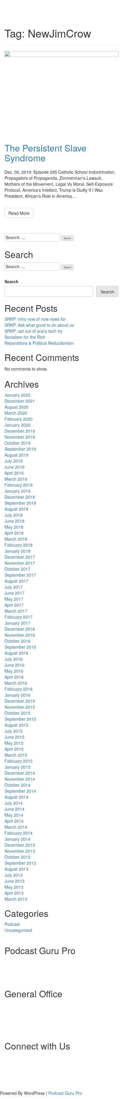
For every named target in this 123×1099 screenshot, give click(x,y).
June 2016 (14, 665)
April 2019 (14, 473)
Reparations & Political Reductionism (39, 343)
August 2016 (16, 653)
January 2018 (17, 551)
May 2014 (13, 815)
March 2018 (15, 539)
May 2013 (13, 887)
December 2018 (19, 497)
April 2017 (14, 605)
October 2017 (17, 569)
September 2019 (20, 449)
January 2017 (17, 623)
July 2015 (13, 731)
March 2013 (15, 899)
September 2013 (20, 863)
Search (11, 281)
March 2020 (15, 413)
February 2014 (18, 833)
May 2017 (13, 599)
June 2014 (14, 809)
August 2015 (16, 725)
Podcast (12, 924)
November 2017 (19, 563)
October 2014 (17, 785)
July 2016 (13, 659)
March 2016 (15, 683)
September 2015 (20, 719)
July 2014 (13, 803)
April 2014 (14, 821)
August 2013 (16, 869)
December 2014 (19, 773)
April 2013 (14, 893)
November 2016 (19, 635)
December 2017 (19, 557)
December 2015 (19, 701)
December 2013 (19, 845)
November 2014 (19, 779)
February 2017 (18, 617)
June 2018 (14, 521)
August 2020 (16, 407)
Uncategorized (18, 930)
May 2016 (13, 671)
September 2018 (20, 503)
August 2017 (16, 581)
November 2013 (19, 851)
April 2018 (14, 533)
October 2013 (17, 857)
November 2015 (19, 707)
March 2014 (15, 827)
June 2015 (14, 737)
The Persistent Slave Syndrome (45, 152)
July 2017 (13, 587)
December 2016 (19, 629)
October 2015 (17, 713)
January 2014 (17, 839)
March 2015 (15, 755)
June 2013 (14, 881)
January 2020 (17, 425)
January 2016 (17, 695)
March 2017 (15, 611)
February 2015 (18, 761)
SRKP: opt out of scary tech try (33, 331)
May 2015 (13, 743)
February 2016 (18, 689)
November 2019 (19, 437)
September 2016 (20, 647)
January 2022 (17, 395)
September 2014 (20, 791)
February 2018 (18, 545)
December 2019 (19, 431)
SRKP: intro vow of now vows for (35, 319)
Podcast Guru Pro (65, 1093)
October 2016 (17, 641)
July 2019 (13, 461)
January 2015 (17, 767)
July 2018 (13, 515)
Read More (19, 213)
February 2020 (18, 419)
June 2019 (14, 467)
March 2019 (15, 479)
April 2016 (14, 677)
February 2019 (18, 485)
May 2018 (13, 527)
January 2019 (17, 491)
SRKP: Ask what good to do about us (39, 325)
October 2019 (17, 443)
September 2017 (20, 575)
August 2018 (16, 509)
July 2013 (13, 875)
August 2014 (16, 797)
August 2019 (16, 455)
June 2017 (14, 593)
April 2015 (14, 749)
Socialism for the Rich (24, 337)
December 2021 (19, 401)
